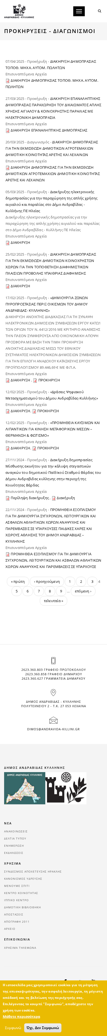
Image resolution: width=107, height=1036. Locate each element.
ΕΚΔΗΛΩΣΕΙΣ (13, 853)
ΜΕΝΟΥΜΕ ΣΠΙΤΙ (17, 886)
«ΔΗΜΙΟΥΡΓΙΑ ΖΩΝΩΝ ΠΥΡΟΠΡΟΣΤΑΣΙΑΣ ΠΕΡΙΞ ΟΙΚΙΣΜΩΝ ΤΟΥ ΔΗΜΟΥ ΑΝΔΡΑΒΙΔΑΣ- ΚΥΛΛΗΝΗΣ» (46, 304)
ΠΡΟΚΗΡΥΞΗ (49, 380)
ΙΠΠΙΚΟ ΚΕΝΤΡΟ (16, 900)
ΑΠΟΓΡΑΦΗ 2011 (17, 921)
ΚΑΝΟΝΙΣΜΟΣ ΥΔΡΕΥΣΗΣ (23, 879)
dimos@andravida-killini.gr (53, 729)
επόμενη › (83, 591)
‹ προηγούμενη (47, 581)
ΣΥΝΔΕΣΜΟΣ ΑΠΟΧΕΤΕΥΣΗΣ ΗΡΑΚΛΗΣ (33, 871)
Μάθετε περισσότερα (21, 1016)
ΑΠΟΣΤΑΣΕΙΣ (13, 914)
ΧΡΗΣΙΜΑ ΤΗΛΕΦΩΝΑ (20, 948)
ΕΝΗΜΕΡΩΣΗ (14, 846)
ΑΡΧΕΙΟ (9, 929)
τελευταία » (53, 600)
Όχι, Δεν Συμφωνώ (43, 1028)
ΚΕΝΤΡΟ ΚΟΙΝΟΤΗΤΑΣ (21, 893)
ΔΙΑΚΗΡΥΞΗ (20, 242)
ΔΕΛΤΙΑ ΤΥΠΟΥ (15, 838)
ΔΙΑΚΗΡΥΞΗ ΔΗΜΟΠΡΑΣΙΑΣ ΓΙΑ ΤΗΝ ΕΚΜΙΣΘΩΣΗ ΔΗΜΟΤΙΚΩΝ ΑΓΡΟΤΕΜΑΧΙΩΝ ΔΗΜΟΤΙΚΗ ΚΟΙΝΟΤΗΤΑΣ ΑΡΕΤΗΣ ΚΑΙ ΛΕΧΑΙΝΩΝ (51, 148)
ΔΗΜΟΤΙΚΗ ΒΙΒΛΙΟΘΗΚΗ (22, 907)
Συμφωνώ (13, 1027)
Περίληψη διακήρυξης (30, 497)
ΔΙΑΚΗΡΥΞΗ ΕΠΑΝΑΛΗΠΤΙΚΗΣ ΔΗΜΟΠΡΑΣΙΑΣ (49, 130)
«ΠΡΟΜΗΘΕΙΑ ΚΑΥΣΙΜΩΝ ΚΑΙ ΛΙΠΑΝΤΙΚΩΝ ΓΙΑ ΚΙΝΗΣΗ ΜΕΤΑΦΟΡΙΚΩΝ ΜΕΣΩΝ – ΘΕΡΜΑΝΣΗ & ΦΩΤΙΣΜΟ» (52, 429)
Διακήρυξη (66, 497)
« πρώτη (18, 581)
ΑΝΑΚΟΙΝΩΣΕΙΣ (16, 831)
